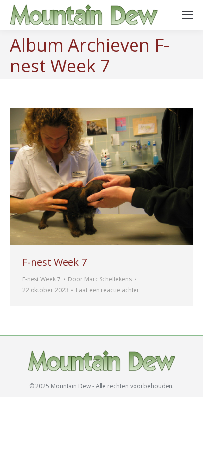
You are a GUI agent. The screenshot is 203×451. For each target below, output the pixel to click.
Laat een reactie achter (107, 290)
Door (100, 279)
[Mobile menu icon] (187, 15)
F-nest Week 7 (54, 262)
